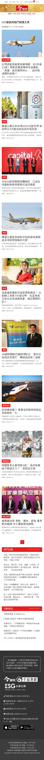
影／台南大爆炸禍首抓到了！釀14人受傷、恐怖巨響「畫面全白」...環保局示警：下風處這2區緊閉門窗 (22, 597)
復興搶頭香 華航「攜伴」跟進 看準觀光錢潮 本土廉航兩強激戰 (22, 522)
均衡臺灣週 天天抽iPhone (14, 614)
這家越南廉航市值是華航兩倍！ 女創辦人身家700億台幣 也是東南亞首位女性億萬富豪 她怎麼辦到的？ (21, 297)
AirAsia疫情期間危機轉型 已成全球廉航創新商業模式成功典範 (21, 183)
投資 (14, 14)
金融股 (28, 14)
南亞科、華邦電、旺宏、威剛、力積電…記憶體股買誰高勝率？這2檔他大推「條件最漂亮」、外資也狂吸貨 (21, 567)
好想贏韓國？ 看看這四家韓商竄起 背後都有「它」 (22, 411)
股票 (18, 14)
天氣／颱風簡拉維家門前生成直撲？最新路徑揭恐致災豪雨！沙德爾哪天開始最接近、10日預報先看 (21, 577)
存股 (33, 14)
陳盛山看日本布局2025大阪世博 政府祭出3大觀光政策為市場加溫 (22, 128)
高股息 (23, 14)
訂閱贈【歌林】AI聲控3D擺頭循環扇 (19, 619)
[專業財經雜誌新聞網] (22, 8)
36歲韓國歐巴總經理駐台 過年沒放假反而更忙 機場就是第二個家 (21, 356)
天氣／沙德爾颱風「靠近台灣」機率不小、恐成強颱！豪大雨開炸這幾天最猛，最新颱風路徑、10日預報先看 (21, 587)
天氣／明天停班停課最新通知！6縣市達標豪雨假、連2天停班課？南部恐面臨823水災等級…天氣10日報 (22, 557)
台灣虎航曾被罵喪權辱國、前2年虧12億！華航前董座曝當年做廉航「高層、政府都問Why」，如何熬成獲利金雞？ (22, 69)
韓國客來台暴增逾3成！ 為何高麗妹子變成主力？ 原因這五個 (21, 467)
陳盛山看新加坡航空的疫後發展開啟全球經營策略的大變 (21, 239)
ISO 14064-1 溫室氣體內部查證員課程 (20, 638)
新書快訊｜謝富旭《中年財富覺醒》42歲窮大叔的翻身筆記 (22, 632)
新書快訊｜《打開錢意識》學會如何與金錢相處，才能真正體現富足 (21, 624)
